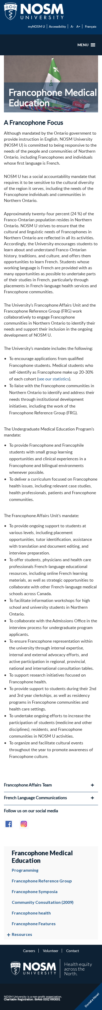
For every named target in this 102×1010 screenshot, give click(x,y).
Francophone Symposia (35, 891)
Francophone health (31, 912)
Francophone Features (34, 923)
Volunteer (50, 950)
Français (90, 26)
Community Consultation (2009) (42, 902)
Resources (22, 934)
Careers (29, 950)
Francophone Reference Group (42, 880)
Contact (72, 950)
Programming (25, 870)
